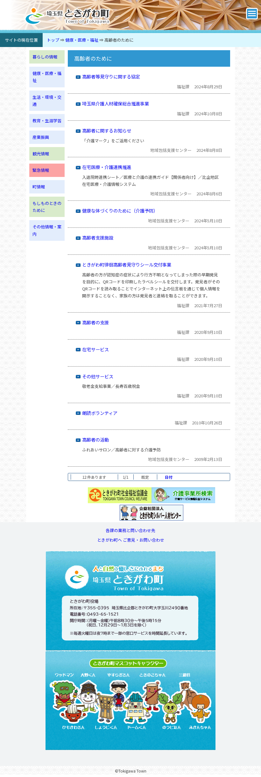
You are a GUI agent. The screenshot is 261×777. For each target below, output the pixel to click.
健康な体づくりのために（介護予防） (120, 210)
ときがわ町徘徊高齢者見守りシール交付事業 (126, 264)
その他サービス (97, 376)
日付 (169, 477)
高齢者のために (118, 40)
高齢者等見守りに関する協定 (111, 76)
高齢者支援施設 (97, 237)
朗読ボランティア (99, 412)
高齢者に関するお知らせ (106, 130)
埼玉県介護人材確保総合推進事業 (115, 103)
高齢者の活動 (95, 439)
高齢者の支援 (95, 322)
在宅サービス (95, 349)
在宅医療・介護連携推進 (106, 167)
